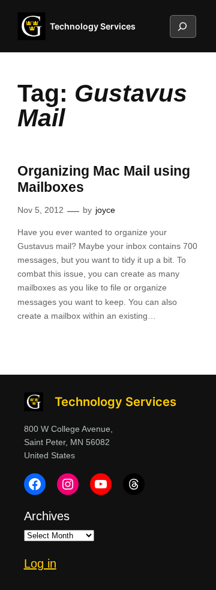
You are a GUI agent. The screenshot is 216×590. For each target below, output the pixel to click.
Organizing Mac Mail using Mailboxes (103, 179)
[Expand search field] (182, 26)
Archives (47, 516)
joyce (105, 210)
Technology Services (93, 26)
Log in (40, 563)
